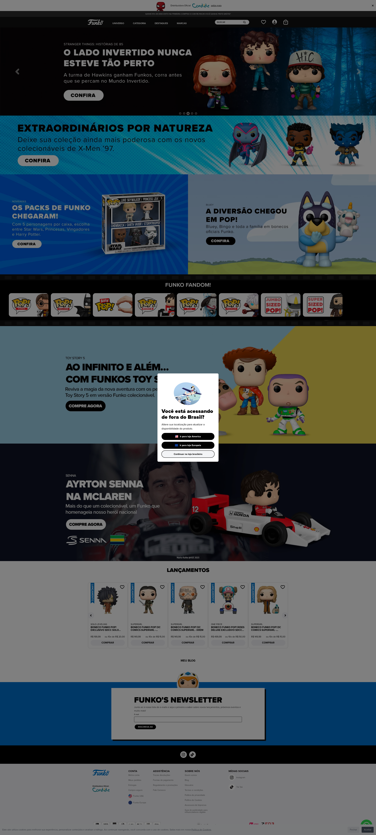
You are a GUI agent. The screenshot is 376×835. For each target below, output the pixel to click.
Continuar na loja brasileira (188, 454)
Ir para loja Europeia (190, 445)
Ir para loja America (190, 436)
